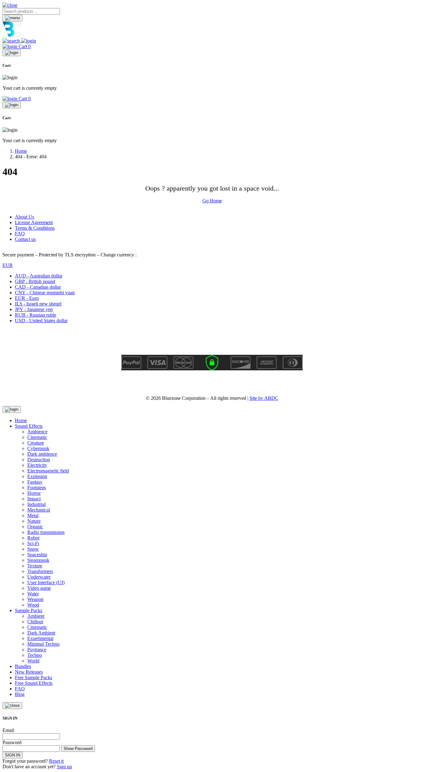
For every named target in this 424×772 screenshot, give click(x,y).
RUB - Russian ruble (35, 315)
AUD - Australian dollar (38, 275)
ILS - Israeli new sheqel (38, 303)
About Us (24, 216)
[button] (9, 5)
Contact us (25, 239)
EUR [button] (7, 265)
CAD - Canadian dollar (38, 287)
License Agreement (34, 222)
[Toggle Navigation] (12, 18)
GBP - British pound (35, 281)
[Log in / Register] (28, 40)
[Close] (11, 52)
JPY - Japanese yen (34, 309)
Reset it (56, 761)
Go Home (212, 200)
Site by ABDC (264, 398)
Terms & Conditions (35, 228)
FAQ (20, 233)
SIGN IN (12, 755)
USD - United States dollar (41, 320)
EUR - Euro (27, 298)
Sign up (64, 766)
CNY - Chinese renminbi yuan (45, 292)
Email (8, 730)
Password (11, 742)
